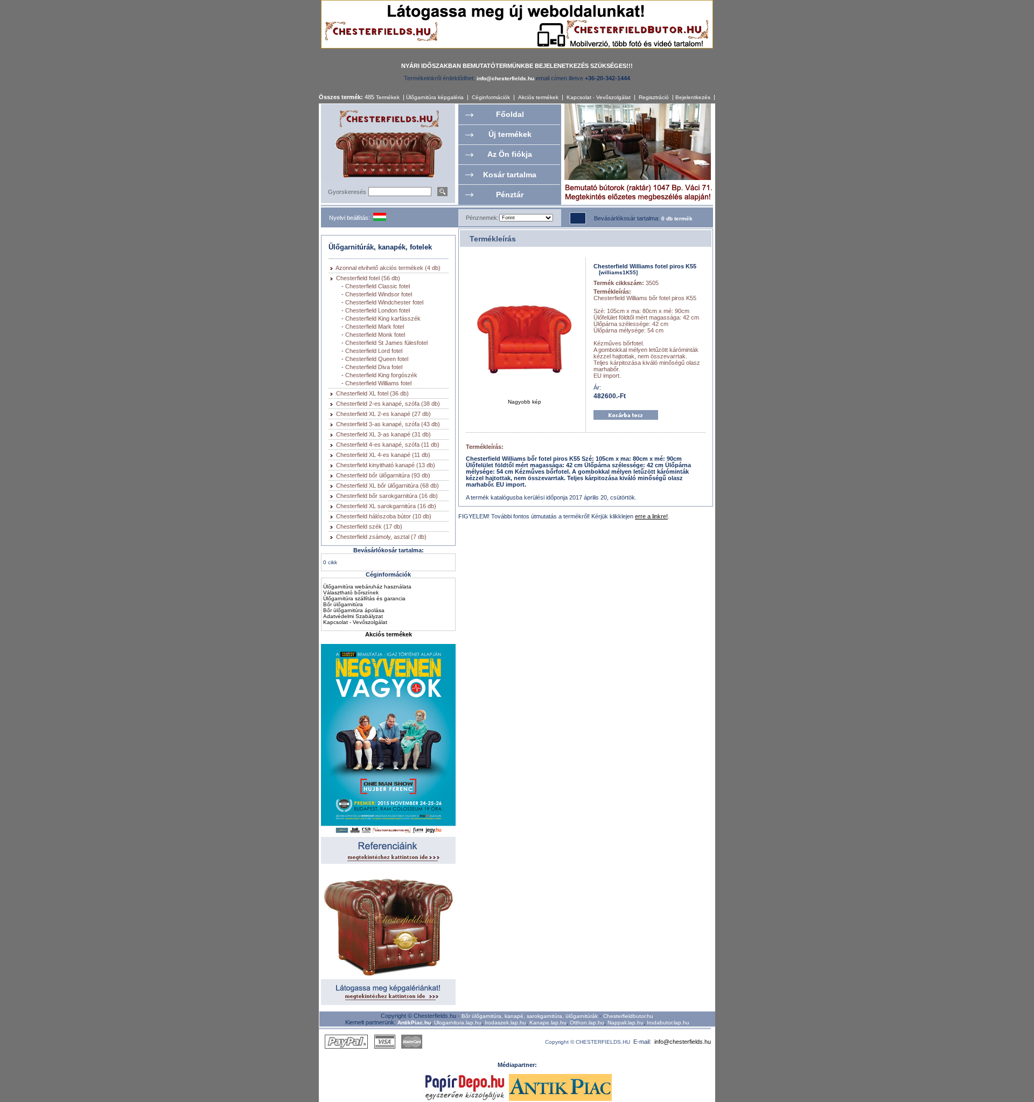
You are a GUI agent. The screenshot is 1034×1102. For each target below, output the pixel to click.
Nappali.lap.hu (625, 1022)
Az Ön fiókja (509, 154)
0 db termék (677, 218)
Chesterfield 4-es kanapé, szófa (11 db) (387, 444)
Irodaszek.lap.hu (505, 1022)
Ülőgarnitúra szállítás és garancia (364, 598)
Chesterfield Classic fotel (377, 286)
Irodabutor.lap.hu (668, 1022)
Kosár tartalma (509, 174)
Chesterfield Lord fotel (373, 351)
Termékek (388, 97)
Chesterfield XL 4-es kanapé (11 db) (383, 455)
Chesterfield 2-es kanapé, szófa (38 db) (388, 403)
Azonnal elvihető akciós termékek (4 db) (388, 268)
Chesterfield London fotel (377, 310)
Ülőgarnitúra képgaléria (435, 97)
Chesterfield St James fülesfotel (386, 342)
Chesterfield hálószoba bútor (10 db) (383, 516)
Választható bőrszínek (351, 592)
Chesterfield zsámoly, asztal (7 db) (381, 536)
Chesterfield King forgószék (381, 375)
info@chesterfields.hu (682, 1041)
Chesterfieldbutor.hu (628, 1016)
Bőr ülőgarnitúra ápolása (354, 610)
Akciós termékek (538, 97)
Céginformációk (491, 97)
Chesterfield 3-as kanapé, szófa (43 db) (388, 424)
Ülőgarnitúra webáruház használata (367, 587)
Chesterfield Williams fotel (378, 383)
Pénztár (509, 194)
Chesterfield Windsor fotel (378, 294)
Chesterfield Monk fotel (375, 334)
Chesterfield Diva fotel (373, 367)
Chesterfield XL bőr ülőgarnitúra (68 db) (387, 485)
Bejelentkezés (692, 97)
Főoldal (510, 114)
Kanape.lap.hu (548, 1022)
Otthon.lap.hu (587, 1022)
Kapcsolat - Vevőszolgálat (599, 97)
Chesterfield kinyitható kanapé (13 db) (385, 465)
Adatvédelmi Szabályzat (353, 616)
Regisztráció (654, 97)
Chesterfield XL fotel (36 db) (372, 393)
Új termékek (510, 134)
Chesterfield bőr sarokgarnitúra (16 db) (387, 496)
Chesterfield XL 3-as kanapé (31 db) (383, 434)
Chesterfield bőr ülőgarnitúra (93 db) (383, 475)
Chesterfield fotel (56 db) (368, 278)
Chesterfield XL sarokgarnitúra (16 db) (386, 506)
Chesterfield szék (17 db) (369, 526)
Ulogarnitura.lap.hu (457, 1022)
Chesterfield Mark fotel (374, 326)
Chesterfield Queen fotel (376, 359)
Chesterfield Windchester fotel (384, 302)
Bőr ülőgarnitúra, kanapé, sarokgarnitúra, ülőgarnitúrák (530, 1016)
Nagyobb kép (524, 402)
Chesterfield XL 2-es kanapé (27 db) (383, 414)
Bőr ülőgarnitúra (343, 604)
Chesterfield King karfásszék (383, 318)
